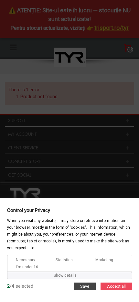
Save (84, 286)
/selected (20, 285)
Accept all (116, 286)
